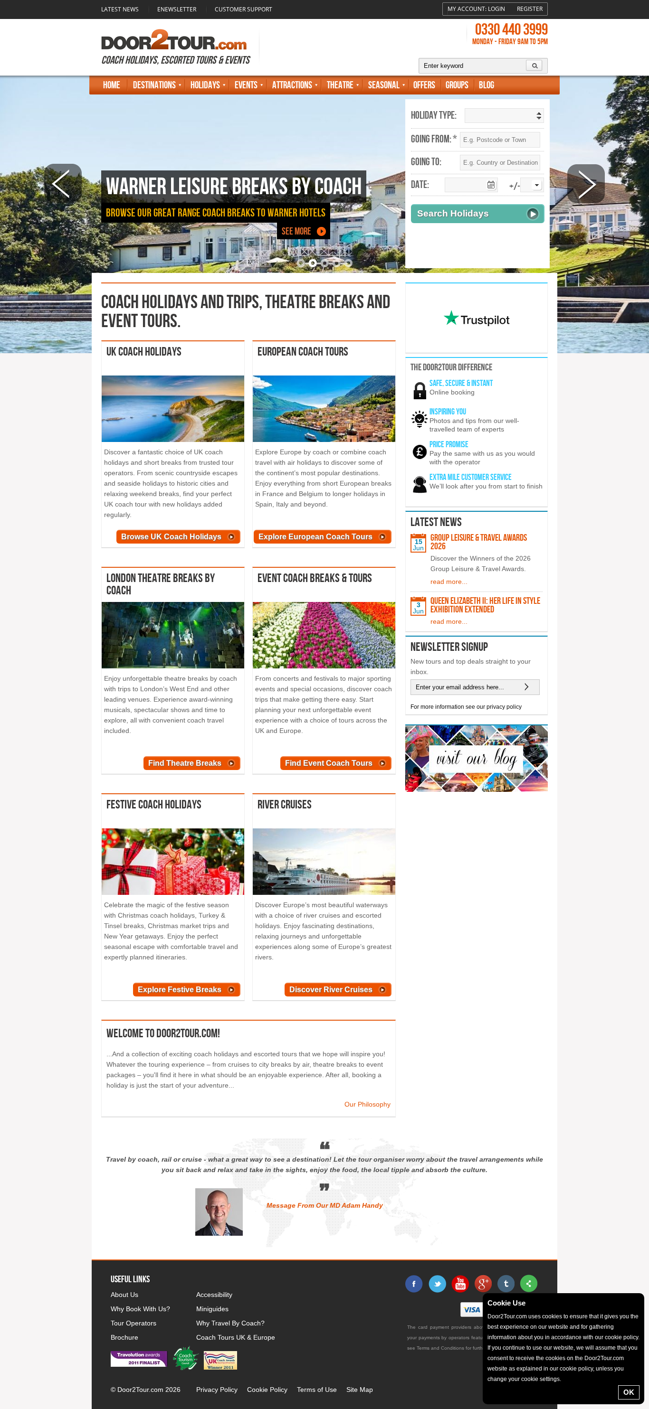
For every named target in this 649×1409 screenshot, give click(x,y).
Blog (486, 85)
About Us (124, 1294)
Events (246, 85)
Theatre (340, 85)
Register (530, 9)
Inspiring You (447, 412)
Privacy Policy (217, 1389)
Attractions (292, 85)
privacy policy (504, 707)
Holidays (205, 85)
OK (628, 1392)
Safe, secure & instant (461, 383)
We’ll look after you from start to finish (486, 486)
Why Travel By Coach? (230, 1323)
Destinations (154, 85)
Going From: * (434, 139)
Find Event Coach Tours (328, 763)
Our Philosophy (367, 1104)
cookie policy (621, 1337)
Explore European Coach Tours (315, 537)
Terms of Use (317, 1389)
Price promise (448, 445)
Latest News (120, 9)
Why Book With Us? (140, 1309)
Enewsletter (176, 9)
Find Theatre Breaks (184, 763)
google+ (483, 1284)
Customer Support (243, 9)
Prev (63, 183)
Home (111, 85)
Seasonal (384, 85)
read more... (449, 581)
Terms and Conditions (440, 1348)
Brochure (124, 1337)
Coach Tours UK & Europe (235, 1337)
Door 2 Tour (174, 39)
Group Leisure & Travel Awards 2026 (478, 542)
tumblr (505, 1284)
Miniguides (212, 1309)
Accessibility (214, 1294)
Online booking (452, 392)
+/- (514, 186)
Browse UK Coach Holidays (171, 537)
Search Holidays (453, 213)
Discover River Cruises (330, 990)
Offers (424, 85)
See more (296, 231)
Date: (420, 185)
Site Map (359, 1389)
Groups (457, 85)
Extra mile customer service (470, 477)
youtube (460, 1284)
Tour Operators (133, 1323)
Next (586, 183)
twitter (437, 1284)
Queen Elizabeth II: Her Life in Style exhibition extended (485, 605)
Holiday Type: (434, 116)
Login (496, 9)
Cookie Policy (267, 1389)
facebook (414, 1284)
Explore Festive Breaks (179, 990)
